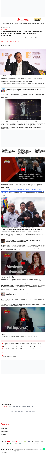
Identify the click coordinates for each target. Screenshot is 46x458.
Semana (2, 27)
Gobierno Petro (23, 336)
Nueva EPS (35, 336)
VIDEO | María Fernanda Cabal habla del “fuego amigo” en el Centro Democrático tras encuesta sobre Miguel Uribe (8, 151)
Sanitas (29, 336)
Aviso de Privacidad (5, 452)
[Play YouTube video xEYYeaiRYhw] (23, 263)
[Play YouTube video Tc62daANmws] (23, 319)
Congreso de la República (14, 336)
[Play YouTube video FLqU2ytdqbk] (23, 169)
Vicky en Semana (8, 27)
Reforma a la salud (5, 336)
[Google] (1, 449)
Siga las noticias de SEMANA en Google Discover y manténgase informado (17, 41)
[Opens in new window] (3, 449)
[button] (23, 169)
